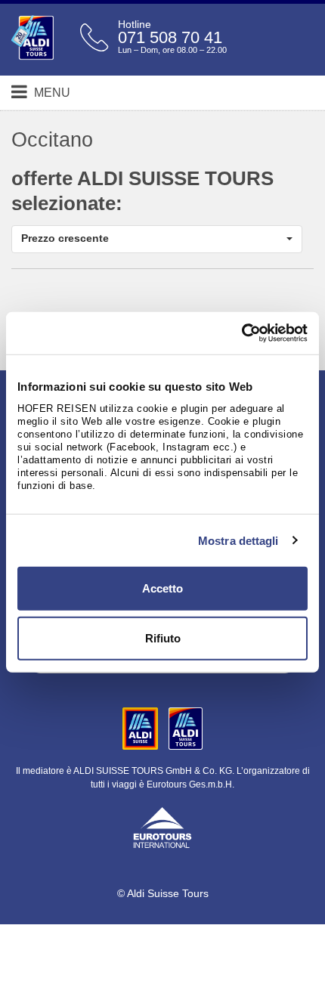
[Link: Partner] (142, 728)
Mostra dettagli (238, 540)
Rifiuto (163, 637)
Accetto (162, 588)
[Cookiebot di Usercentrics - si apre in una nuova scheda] (241, 333)
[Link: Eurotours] (162, 826)
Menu (50, 92)
